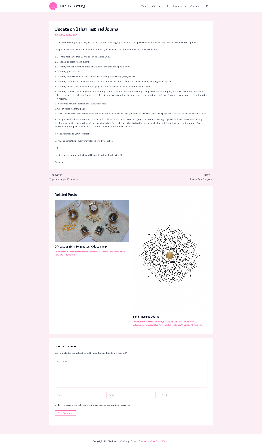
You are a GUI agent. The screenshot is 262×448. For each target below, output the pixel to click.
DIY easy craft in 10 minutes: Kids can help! (81, 246)
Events (105, 251)
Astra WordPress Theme (156, 441)
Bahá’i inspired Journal (146, 316)
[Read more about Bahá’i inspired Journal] (170, 256)
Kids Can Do (119, 251)
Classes (156, 6)
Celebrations (95, 251)
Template (59, 255)
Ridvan (177, 325)
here (97, 140)
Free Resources (175, 6)
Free (111, 251)
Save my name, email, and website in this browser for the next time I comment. (94, 405)
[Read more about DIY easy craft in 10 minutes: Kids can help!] (92, 221)
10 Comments (139, 321)
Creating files (151, 325)
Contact (194, 6)
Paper (170, 325)
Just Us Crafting (72, 6)
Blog (208, 6)
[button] (161, 6)
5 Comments (60, 251)
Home (144, 6)
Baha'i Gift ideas (155, 321)
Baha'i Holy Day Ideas (78, 251)
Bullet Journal (190, 321)
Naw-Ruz (163, 325)
